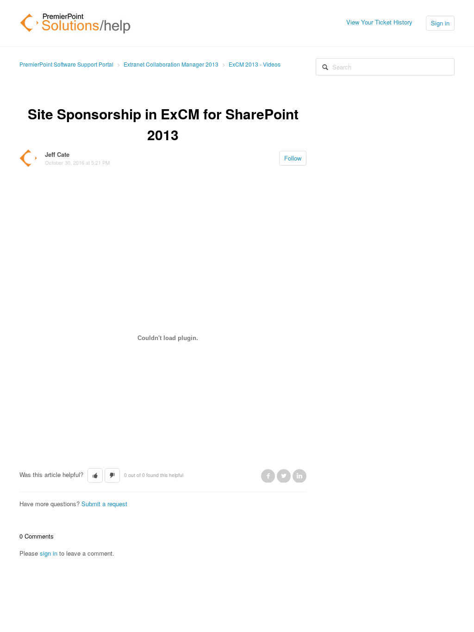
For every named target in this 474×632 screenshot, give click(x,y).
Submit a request (104, 503)
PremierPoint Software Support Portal (66, 64)
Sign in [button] (440, 23)
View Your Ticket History (379, 22)
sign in (48, 553)
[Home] (75, 22)
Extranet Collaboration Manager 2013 (171, 64)
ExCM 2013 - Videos (255, 64)
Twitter (284, 476)
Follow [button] (292, 158)
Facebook (268, 476)
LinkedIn (299, 476)
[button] (95, 475)
